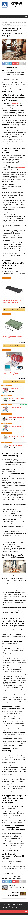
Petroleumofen (21, 167)
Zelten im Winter (14, 103)
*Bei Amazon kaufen (14, 309)
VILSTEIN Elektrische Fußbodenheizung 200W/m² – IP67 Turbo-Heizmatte (17, 407)
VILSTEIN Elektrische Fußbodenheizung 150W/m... (12, 373)
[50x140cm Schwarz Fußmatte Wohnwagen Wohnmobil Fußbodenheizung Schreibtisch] (14, 289)
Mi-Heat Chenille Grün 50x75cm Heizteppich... (12, 337)
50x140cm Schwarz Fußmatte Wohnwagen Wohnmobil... (12, 301)
